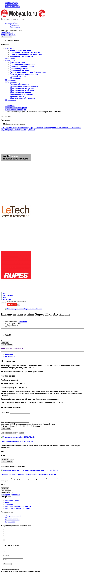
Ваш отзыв (5, 422)
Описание (9, 354)
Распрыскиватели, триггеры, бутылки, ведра (28, 72)
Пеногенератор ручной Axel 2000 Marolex (17, 441)
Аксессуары (10, 60)
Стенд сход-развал (17, 96)
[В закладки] (11, 459)
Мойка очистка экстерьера (20, 50)
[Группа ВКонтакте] (15, 495)
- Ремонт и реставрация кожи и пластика (51, 128)
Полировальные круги (19, 68)
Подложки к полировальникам (22, 66)
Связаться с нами (12, 520)
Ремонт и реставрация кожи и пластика (26, 54)
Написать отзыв (16, 349)
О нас (7, 502)
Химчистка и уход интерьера (21, 56)
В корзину (5, 342)
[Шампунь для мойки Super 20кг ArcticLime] (23, 309)
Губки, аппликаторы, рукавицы (22, 64)
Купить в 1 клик (7, 345)
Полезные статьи (12, 500)
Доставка (9, 504)
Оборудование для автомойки (22, 88)
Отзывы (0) (9, 356)
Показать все (10, 58)
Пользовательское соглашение (17, 508)
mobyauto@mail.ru (8, 35)
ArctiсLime (22, 322)
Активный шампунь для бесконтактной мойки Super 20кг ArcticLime (28, 474)
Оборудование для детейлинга (22, 90)
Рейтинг (4, 426)
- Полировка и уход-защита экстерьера (17, 128)
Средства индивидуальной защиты (24, 74)
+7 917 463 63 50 (7, 33)
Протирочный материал (19, 70)
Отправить (7, 564)
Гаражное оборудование (19, 84)
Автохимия (9, 48)
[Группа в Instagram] (5, 495)
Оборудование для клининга (21, 92)
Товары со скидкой (13, 516)
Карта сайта (10, 522)
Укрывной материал (18, 76)
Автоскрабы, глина (17, 62)
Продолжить (6, 428)
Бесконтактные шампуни (15, 110)
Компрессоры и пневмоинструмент (24, 86)
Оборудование (11, 82)
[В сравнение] (13, 459)
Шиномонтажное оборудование (22, 98)
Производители (11, 518)
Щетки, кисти (15, 78)
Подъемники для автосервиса (21, 94)
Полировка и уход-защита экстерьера (25, 52)
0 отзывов (5, 349)
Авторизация (15, 27)
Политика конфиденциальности (18, 506)
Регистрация (14, 25)
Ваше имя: (5, 412)
